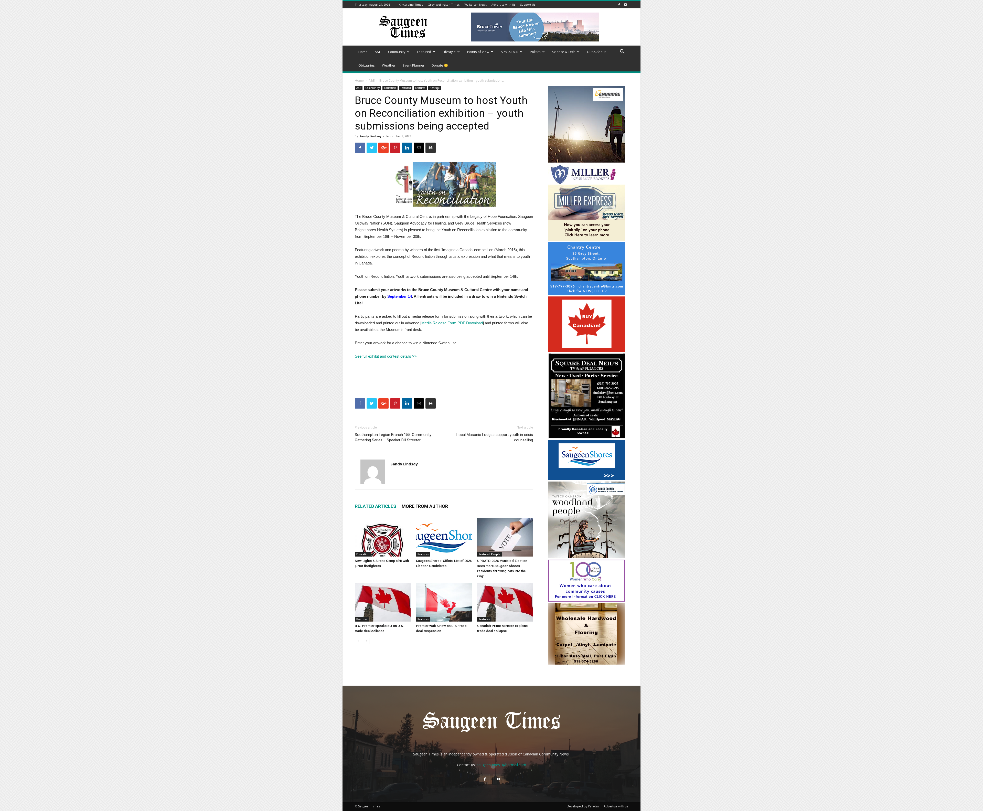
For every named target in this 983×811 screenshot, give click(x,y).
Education (390, 88)
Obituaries (366, 65)
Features (420, 88)
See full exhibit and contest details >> (386, 356)
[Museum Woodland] (586, 556)
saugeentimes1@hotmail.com (501, 764)
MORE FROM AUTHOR (425, 506)
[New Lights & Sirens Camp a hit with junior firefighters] (383, 537)
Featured (424, 51)
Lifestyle (449, 51)
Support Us (527, 4)
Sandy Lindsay (370, 136)
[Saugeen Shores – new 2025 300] (586, 478)
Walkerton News (475, 4)
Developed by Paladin (583, 806)
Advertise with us (616, 806)
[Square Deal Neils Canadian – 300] (586, 437)
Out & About (596, 51)
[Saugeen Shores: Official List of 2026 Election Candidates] (444, 537)
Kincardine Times (411, 4)
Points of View (478, 51)
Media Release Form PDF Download (452, 323)
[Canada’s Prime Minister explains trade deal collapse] (505, 602)
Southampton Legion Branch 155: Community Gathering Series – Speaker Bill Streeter (393, 437)
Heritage (435, 88)
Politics (535, 51)
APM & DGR (509, 51)
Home (363, 51)
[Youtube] (625, 4)
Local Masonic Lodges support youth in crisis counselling (494, 437)
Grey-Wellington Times (444, 4)
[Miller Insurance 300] (586, 239)
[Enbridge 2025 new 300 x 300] (586, 161)
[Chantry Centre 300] (586, 293)
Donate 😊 (440, 65)
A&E (378, 51)
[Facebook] (619, 4)
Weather (389, 65)
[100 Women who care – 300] (586, 600)
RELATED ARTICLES (375, 506)
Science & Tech (563, 51)
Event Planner (413, 65)
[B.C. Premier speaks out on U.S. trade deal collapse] (383, 602)
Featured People (489, 554)
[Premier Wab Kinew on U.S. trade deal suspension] (444, 602)
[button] (622, 52)
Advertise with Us (503, 4)
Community (396, 51)
